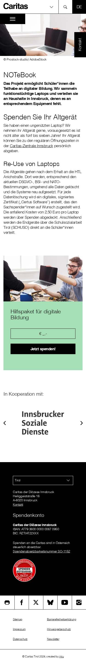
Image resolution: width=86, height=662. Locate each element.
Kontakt (18, 504)
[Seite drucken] (7, 602)
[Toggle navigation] (12, 19)
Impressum (19, 629)
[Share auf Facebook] (22, 602)
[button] (4, 422)
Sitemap (17, 619)
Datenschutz (20, 639)
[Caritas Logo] (15, 6)
